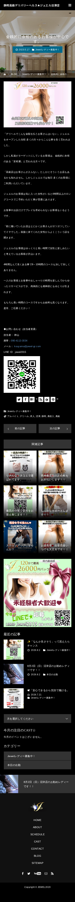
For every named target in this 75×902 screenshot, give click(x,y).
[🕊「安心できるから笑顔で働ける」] (14, 698)
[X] (29, 873)
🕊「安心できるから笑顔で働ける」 (48, 690)
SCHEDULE (37, 834)
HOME (37, 820)
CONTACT (37, 848)
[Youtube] (37, 873)
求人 (32, 416)
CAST (37, 841)
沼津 (38, 416)
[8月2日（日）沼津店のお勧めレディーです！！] (14, 674)
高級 (58, 416)
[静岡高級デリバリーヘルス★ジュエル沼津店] (37, 806)
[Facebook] (23, 873)
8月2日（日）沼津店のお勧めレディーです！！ (48, 667)
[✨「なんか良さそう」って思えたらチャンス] (14, 650)
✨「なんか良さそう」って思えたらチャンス (48, 643)
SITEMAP (37, 863)
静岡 (44, 416)
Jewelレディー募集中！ (47, 50)
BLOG (37, 856)
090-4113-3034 (19, 340)
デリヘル (24, 416)
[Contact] (46, 873)
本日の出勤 (52, 674)
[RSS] (52, 873)
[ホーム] (5, 74)
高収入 (51, 416)
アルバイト (13, 416)
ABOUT (37, 827)
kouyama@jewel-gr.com (27, 346)
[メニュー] (70, 5)
